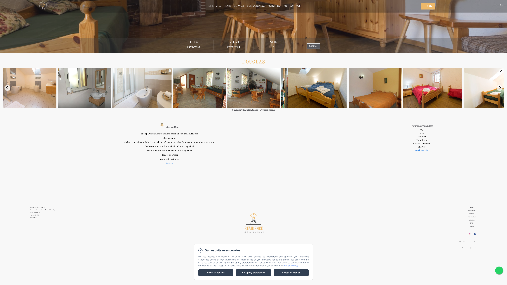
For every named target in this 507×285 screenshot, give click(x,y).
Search (313, 46)
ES (467, 241)
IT (471, 241)
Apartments (223, 6)
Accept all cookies (291, 272)
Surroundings (256, 6)
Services (239, 6)
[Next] (500, 88)
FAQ (284, 6)
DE (475, 241)
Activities (274, 6)
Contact (295, 6)
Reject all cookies (216, 272)
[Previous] (7, 88)
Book (427, 6)
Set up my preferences (253, 272)
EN (460, 241)
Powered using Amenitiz (469, 248)
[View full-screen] (501, 71)
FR (464, 241)
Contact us (33, 218)
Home (210, 6)
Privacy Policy (291, 265)
